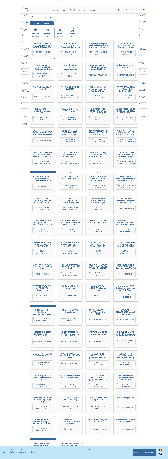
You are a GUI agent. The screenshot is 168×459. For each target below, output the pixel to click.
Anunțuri (92, 10)
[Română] (160, 451)
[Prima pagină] (28, 10)
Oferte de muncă (60, 10)
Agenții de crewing (77, 10)
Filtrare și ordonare (41, 23)
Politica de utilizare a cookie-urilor (24, 452)
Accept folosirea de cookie (144, 452)
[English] (160, 455)
